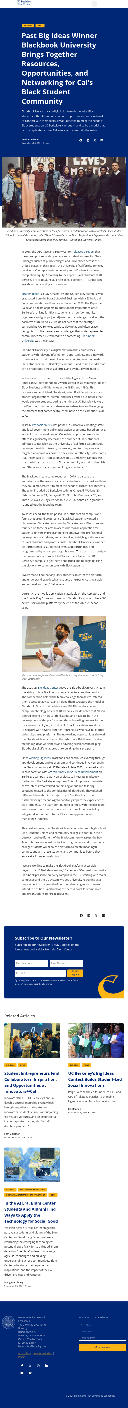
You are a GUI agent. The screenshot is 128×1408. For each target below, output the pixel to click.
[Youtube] (22, 1373)
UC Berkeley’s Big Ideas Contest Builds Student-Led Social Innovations (95, 1079)
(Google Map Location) (30, 1339)
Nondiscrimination (43, 1353)
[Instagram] (38, 1365)
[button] (94, 4)
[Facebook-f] (22, 1365)
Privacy (21, 1356)
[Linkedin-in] (46, 1365)
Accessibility (24, 1353)
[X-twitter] (30, 1365)
